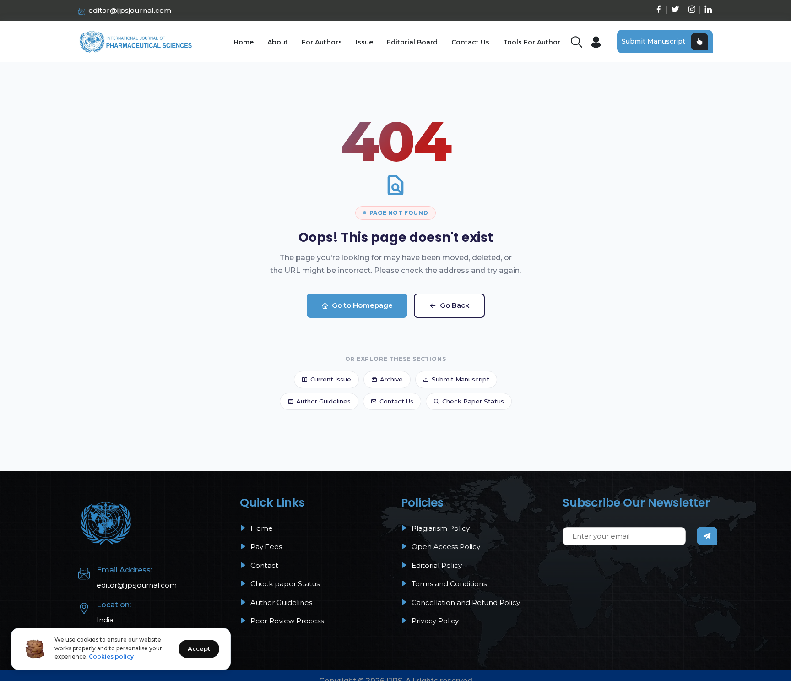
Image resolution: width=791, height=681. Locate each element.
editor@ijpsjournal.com (129, 10)
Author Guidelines (323, 401)
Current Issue (330, 379)
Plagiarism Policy (440, 528)
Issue (364, 42)
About (277, 42)
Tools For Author (531, 42)
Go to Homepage (362, 305)
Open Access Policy (445, 546)
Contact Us (470, 42)
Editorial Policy (436, 565)
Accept (199, 648)
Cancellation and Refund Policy (465, 602)
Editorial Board (412, 42)
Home (243, 42)
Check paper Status (284, 583)
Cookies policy (111, 656)
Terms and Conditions (448, 583)
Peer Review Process (286, 620)
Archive (391, 379)
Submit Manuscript (653, 41)
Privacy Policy (434, 620)
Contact (263, 565)
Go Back (454, 305)
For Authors (322, 42)
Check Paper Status (473, 401)
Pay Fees (265, 546)
